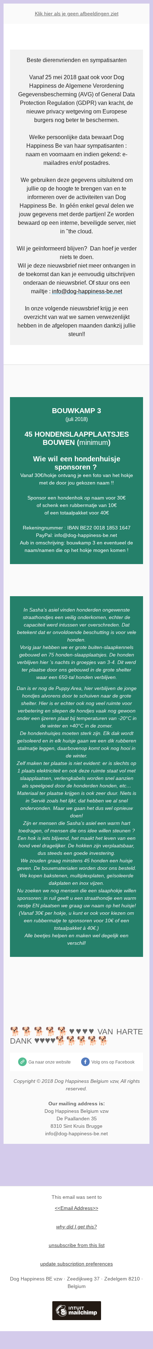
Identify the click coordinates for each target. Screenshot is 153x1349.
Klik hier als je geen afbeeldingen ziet (76, 13)
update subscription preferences (76, 1264)
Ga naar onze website (49, 1062)
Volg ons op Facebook (112, 1062)
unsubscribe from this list (77, 1245)
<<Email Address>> (76, 1208)
